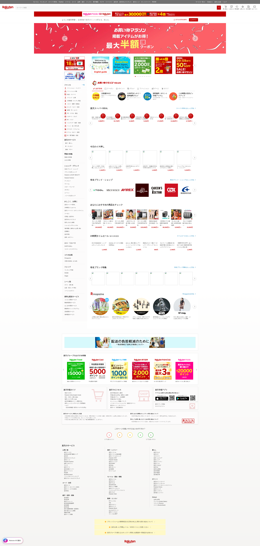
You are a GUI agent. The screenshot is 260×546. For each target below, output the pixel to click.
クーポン (67, 213)
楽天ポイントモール (159, 483)
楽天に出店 (217, 2)
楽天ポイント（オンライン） (118, 405)
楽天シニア (157, 460)
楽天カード (67, 485)
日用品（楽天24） (70, 216)
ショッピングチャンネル (71, 225)
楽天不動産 (157, 472)
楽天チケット (112, 506)
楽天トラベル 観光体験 (115, 454)
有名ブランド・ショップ (71, 169)
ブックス (88, 2)
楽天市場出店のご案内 (116, 393)
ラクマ (102, 2)
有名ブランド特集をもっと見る (184, 267)
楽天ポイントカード (159, 481)
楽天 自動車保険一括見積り (71, 509)
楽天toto (111, 465)
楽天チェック (157, 489)
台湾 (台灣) (157, 499)
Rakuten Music (113, 508)
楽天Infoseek (112, 484)
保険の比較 (67, 512)
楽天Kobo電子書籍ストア (71, 454)
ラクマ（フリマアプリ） (71, 249)
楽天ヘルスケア (158, 458)
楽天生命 (66, 507)
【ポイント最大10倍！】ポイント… (108, 223)
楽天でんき (157, 452)
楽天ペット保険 (68, 514)
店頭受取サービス (69, 311)
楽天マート (67, 467)
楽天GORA (112, 463)
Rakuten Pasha (158, 487)
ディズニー (68, 181)
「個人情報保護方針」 (90, 419)
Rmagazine (68, 258)
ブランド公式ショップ (71, 172)
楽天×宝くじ (112, 467)
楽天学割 (67, 234)
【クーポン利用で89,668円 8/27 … (119, 223)
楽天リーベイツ (68, 471)
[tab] (97, 88)
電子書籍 (95, 2)
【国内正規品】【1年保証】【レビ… (153, 223)
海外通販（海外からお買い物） (73, 228)
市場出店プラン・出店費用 (117, 397)
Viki (110, 503)
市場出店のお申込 (115, 395)
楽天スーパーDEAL (70, 204)
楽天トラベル (112, 452)
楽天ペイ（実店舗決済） (117, 407)
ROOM (154, 2)
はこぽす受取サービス (71, 305)
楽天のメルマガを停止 (80, 407)
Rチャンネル (112, 501)
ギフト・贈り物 (69, 285)
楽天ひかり (112, 481)
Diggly (66, 276)
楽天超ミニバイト (158, 492)
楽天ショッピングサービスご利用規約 (75, 403)
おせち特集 (68, 160)
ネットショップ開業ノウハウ (118, 401)
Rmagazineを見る (188, 294)
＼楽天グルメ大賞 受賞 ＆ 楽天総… (130, 223)
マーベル (67, 184)
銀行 (83, 2)
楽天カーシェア (113, 461)
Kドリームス (112, 471)
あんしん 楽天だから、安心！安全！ (188, 421)
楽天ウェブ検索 (113, 486)
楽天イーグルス (113, 512)
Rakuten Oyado (113, 460)
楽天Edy (66, 491)
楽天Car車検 (157, 469)
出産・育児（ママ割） (71, 288)
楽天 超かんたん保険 (69, 510)
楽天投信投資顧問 (69, 503)
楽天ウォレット (68, 501)
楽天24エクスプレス (125, 2)
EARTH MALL (68, 246)
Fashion (61, 2)
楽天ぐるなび (157, 465)
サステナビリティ (160, 406)
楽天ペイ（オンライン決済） (72, 487)
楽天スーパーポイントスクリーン (163, 485)
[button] (231, 7)
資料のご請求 (124, 395)
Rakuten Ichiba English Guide (73, 395)
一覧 (83, 85)
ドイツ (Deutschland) (159, 505)
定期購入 (67, 231)
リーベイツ (109, 2)
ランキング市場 (69, 270)
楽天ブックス (67, 452)
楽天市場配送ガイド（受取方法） (74, 401)
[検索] (219, 8)
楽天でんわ (112, 483)
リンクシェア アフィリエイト (117, 490)
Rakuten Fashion (69, 178)
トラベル (67, 2)
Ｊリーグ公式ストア (70, 195)
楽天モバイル (112, 479)
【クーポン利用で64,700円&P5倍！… (96, 223)
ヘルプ (225, 2)
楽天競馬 (111, 469)
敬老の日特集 (68, 157)
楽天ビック (136, 2)
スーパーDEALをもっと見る (185, 108)
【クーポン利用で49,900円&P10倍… (142, 223)
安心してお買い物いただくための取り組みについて (144, 419)
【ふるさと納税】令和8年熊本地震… (176, 223)
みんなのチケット (114, 510)
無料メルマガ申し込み (71, 399)
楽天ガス (156, 454)
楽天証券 (66, 499)
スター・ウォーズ (69, 187)
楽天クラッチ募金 (160, 404)
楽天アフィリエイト (114, 488)
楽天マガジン (112, 504)
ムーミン (67, 192)
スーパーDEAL (52, 2)
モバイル (36, 2)
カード (74, 2)
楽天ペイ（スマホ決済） (70, 489)
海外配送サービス (69, 314)
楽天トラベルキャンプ (115, 456)
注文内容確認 (69, 407)
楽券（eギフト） (69, 237)
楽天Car (156, 467)
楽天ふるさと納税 (69, 222)
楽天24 (116, 2)
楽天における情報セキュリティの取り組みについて (144, 413)
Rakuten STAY (113, 458)
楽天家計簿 (157, 474)
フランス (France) (159, 503)
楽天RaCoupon (68, 474)
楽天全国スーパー (69, 469)
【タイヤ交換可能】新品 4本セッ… (187, 223)
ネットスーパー (146, 2)
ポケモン (67, 190)
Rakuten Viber (113, 494)
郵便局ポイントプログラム (72, 308)
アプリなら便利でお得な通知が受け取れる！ (167, 393)
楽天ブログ (112, 492)
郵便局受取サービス (70, 302)
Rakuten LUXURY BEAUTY (72, 175)
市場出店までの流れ (115, 399)
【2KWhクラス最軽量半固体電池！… (165, 223)
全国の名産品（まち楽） (71, 261)
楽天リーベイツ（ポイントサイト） (74, 210)
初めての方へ (68, 393)
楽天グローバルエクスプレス (72, 478)
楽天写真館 (157, 471)
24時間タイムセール (70, 207)
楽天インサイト (158, 491)
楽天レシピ (157, 463)
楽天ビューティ (158, 461)
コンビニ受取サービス (71, 299)
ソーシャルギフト (69, 290)
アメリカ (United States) (160, 501)
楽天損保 (66, 505)
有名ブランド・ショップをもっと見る (182, 180)
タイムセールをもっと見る (185, 236)
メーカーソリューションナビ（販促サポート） (123, 403)
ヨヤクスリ (157, 456)
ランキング (43, 2)
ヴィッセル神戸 (113, 514)
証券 (79, 2)
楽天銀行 (66, 497)
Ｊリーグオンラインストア (71, 476)
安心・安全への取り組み (71, 397)
